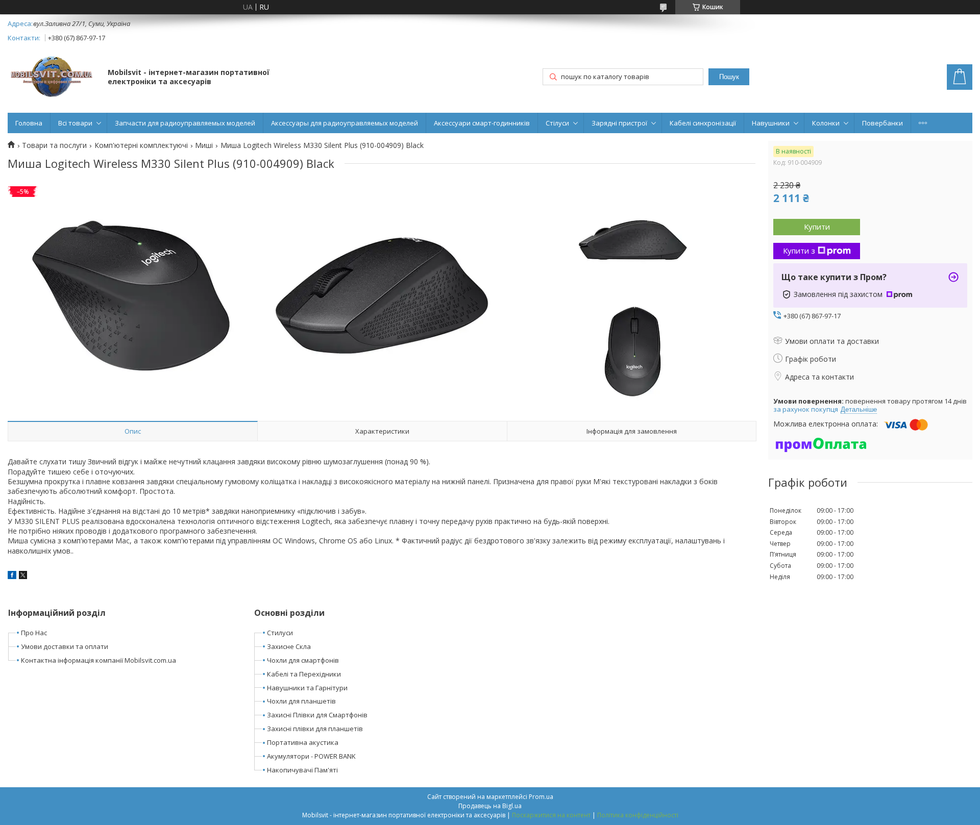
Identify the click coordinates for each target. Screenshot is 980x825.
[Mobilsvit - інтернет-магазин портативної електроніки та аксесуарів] (53, 78)
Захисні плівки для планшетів (315, 728)
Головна (28, 123)
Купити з (799, 250)
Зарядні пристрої (619, 123)
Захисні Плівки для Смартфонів (317, 714)
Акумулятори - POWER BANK (311, 756)
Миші (204, 145)
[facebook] (12, 576)
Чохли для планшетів (301, 701)
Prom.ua (541, 796)
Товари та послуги (54, 145)
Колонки (826, 123)
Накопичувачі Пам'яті (302, 769)
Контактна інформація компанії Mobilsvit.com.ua (98, 660)
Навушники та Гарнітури (307, 687)
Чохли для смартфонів (303, 660)
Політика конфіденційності (637, 815)
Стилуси (280, 632)
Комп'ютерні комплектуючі (141, 145)
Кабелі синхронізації (703, 123)
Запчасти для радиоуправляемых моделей (185, 123)
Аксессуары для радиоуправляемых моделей (344, 123)
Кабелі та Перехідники (304, 674)
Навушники (771, 123)
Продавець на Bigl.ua (490, 806)
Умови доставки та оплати (64, 646)
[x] (23, 576)
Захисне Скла (289, 646)
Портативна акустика (302, 742)
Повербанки (882, 123)
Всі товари (75, 123)
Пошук (729, 77)
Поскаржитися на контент (551, 815)
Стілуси (557, 123)
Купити (817, 226)
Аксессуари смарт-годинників (482, 123)
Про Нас (34, 632)
